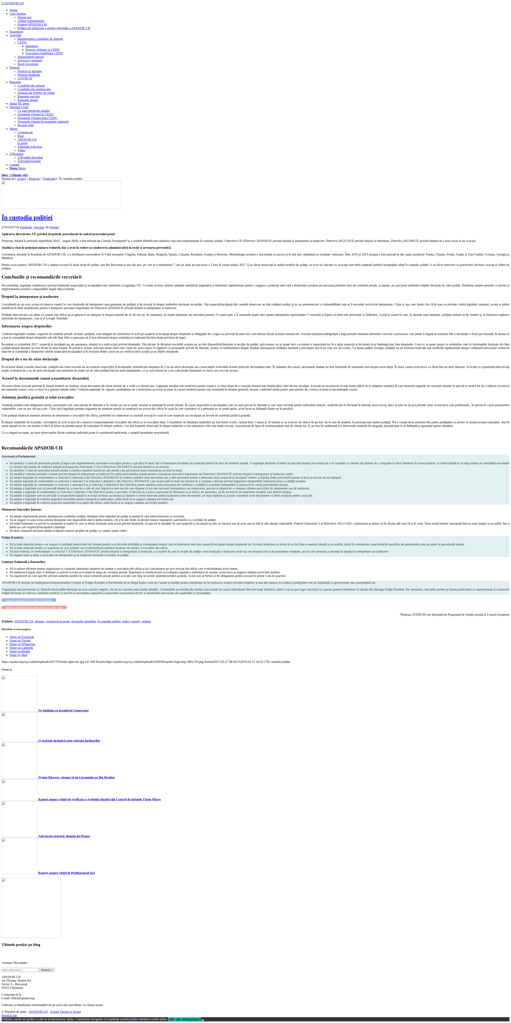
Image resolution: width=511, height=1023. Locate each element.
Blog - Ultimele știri (15, 175)
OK (171, 1019)
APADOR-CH (23, 621)
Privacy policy (191, 1019)
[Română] (16, 154)
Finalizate (26, 227)
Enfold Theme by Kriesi (65, 1011)
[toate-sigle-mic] (61, 207)
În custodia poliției (27, 217)
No (178, 1019)
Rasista (54, 227)
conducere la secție (58, 621)
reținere (146, 621)
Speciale (39, 227)
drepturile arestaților (83, 621)
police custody (131, 621)
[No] (202, 1020)
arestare (39, 621)
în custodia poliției (109, 621)
